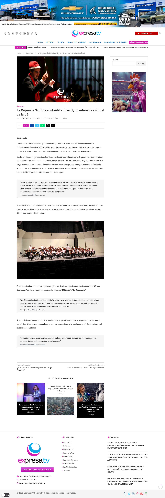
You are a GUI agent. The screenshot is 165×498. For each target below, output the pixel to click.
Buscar (115, 60)
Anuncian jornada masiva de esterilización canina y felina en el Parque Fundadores (125, 445)
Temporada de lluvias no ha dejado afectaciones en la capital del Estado (60, 389)
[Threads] (35, 33)
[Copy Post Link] (48, 125)
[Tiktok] (32, 33)
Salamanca (95, 42)
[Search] (160, 33)
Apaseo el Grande (77, 42)
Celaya (60, 42)
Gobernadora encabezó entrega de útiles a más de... (46, 47)
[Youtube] (20, 33)
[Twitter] (9, 33)
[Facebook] (5, 33)
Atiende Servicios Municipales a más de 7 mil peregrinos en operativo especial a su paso (127, 457)
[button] (5, 495)
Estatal (50, 42)
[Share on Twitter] (37, 125)
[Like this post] (27, 125)
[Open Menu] (19, 42)
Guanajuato (29, 53)
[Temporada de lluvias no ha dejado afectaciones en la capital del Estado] (61, 406)
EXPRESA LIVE (146, 33)
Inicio (40, 42)
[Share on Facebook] (32, 125)
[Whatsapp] (28, 33)
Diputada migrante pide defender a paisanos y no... (97, 47)
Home (19, 53)
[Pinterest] (16, 33)
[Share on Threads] (53, 125)
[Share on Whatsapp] (42, 125)
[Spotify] (24, 33)
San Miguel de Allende (115, 42)
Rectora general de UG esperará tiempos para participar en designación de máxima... (31, 407)
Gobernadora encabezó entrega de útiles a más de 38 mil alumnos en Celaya (125, 469)
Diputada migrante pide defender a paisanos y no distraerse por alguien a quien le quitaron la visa (127, 481)
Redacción (24, 118)
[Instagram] (13, 33)
